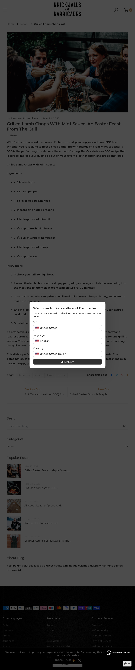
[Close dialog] (103, 304)
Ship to (37, 322)
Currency (38, 348)
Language (39, 335)
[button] (127, 663)
